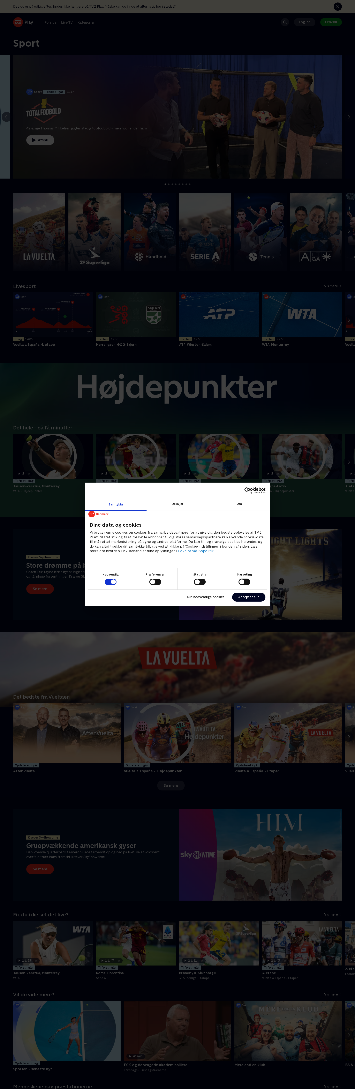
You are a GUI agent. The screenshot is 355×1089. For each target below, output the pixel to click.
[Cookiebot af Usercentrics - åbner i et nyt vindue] (247, 490)
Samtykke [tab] (116, 504)
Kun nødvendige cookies (205, 597)
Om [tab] (239, 503)
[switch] (155, 582)
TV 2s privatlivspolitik (196, 551)
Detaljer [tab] (177, 503)
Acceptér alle (248, 597)
